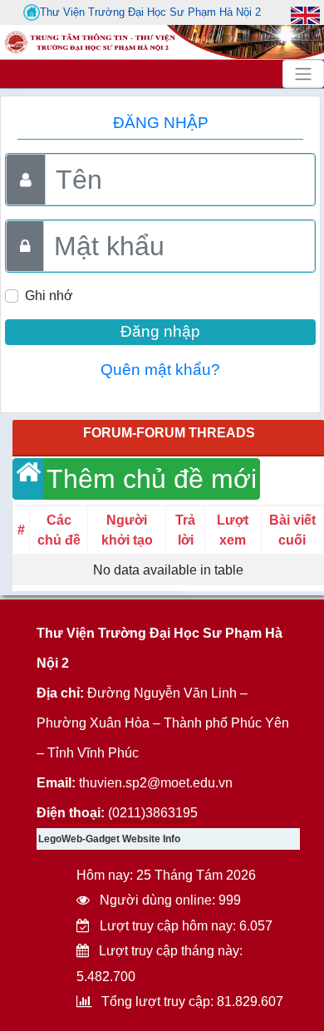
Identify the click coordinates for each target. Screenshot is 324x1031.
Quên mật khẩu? (160, 369)
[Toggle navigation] (303, 74)
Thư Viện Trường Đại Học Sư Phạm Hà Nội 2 (150, 12)
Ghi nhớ (49, 296)
